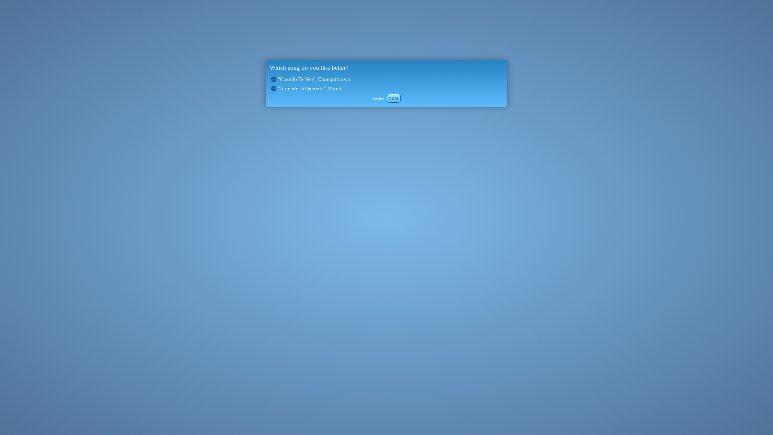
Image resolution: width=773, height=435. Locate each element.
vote (394, 98)
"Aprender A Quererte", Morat (309, 88)
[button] (274, 79)
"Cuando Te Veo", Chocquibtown (314, 79)
